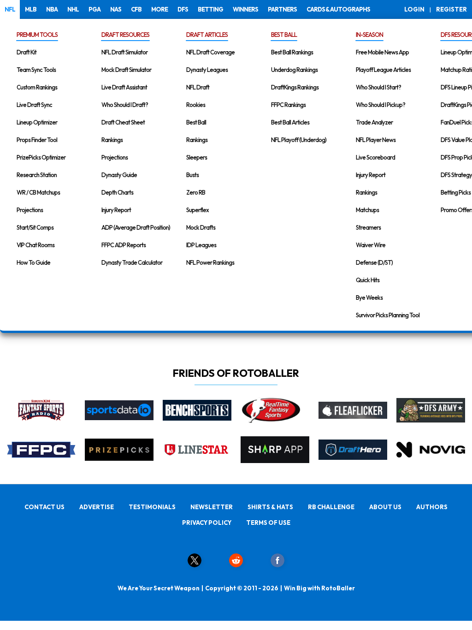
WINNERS (245, 9)
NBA (52, 9)
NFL (10, 9)
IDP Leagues (201, 245)
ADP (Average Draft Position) (135, 227)
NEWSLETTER (211, 507)
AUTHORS (432, 507)
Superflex (197, 210)
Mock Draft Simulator (126, 69)
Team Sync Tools (36, 69)
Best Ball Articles (290, 122)
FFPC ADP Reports (123, 245)
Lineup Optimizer (37, 122)
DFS (182, 9)
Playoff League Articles (383, 69)
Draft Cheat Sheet (123, 122)
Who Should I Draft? (124, 104)
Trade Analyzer (374, 122)
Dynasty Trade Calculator (131, 262)
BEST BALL (284, 34)
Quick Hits (367, 280)
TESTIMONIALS (152, 507)
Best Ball (196, 122)
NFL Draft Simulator (124, 52)
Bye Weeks (369, 297)
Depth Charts (117, 192)
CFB (136, 9)
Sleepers (196, 157)
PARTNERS (282, 9)
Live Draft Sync (34, 104)
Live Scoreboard (375, 157)
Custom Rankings (37, 87)
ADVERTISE (96, 507)
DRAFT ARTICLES (207, 34)
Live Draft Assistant (124, 87)
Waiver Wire (370, 245)
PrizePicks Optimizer (41, 157)
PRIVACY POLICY (206, 522)
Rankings (112, 139)
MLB (30, 9)
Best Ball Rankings (292, 52)
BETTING (210, 9)
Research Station (37, 174)
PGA (94, 9)
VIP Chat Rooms (35, 245)
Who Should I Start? (378, 87)
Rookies (195, 104)
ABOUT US (385, 507)
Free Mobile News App (382, 52)
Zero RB (195, 192)
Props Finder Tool (37, 139)
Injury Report (116, 210)
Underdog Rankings (294, 69)
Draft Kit (26, 52)
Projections (30, 210)
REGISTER (451, 9)
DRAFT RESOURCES (125, 34)
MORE (159, 9)
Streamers (368, 227)
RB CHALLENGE (331, 507)
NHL (73, 9)
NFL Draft (197, 87)
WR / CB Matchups (38, 192)
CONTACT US (44, 507)
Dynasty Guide (119, 174)
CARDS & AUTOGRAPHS (338, 9)
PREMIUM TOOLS (37, 34)
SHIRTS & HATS (270, 507)
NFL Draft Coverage (210, 52)
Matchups (367, 210)
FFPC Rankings (288, 104)
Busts (192, 174)
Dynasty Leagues (207, 69)
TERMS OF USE (268, 522)
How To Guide (33, 262)
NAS (115, 9)
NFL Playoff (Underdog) (298, 139)
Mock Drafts (200, 227)
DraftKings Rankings (295, 87)
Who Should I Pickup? (380, 104)
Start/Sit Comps (35, 227)
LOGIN (414, 9)
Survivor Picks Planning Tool (387, 315)
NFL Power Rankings (210, 262)
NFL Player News (375, 139)
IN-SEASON (369, 34)
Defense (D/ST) (374, 262)
